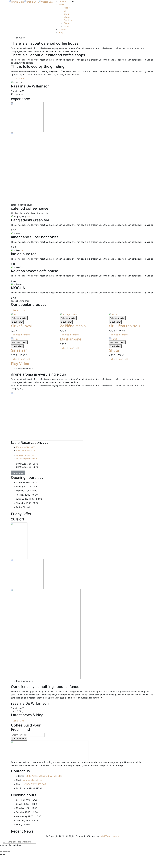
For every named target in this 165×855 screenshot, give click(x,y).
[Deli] (4, 851)
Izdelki (62, 4)
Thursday (20, 503)
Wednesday (21, 816)
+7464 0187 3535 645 (35, 784)
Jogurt (67, 14)
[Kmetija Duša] (16, 1)
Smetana (68, 20)
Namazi (67, 26)
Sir (65, 11)
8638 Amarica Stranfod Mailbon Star (44, 776)
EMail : (19, 780)
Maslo (67, 17)
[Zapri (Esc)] (1, 851)
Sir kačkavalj (22, 326)
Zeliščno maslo (73, 326)
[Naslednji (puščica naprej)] (4, 854)
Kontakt (62, 29)
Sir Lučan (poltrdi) (124, 326)
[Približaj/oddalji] (9, 851)
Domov (62, 1)
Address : (20, 776)
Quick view (17, 322)
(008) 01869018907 (25, 447)
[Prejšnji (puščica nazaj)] (1, 854)
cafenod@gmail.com (33, 780)
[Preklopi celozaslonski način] (6, 851)
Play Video (20, 364)
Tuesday (20, 494)
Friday (19, 507)
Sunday (19, 486)
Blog (61, 32)
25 (12, 94)
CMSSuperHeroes (110, 836)
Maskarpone (70, 339)
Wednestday (22, 499)
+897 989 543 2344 (26, 450)
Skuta (66, 23)
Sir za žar (19, 350)
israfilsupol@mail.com (26, 458)
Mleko (67, 7)
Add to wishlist (19, 318)
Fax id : (19, 788)
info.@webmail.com (25, 455)
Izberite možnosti (21, 334)
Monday (20, 490)
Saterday (20, 482)
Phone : (19, 784)
